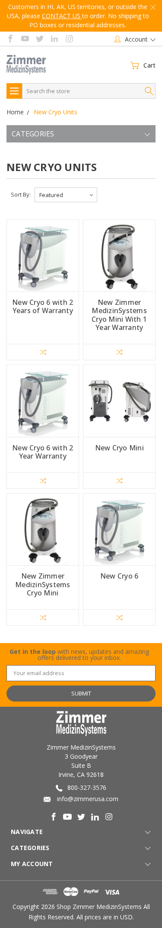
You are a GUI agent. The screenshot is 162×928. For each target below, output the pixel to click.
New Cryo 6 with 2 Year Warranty (42, 452)
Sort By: (21, 194)
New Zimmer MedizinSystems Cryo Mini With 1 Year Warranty (119, 314)
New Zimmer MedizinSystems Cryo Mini (42, 584)
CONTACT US (62, 16)
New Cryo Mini (119, 448)
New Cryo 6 (119, 576)
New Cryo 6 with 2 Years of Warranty (42, 306)
